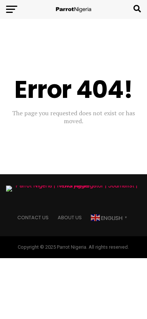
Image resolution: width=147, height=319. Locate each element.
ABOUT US (70, 217)
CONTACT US (33, 217)
